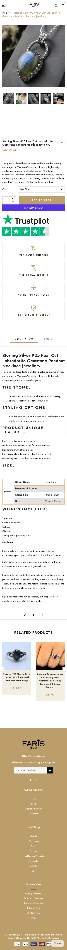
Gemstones (34, 841)
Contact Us (33, 813)
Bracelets (33, 860)
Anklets (33, 865)
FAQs (33, 918)
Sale (34, 870)
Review (47, 338)
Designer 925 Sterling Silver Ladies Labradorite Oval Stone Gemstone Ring (17, 677)
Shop (33, 803)
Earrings (33, 851)
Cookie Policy (33, 913)
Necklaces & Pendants (34, 856)
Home (5, 13)
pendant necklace (38, 372)
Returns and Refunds (33, 903)
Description (23, 338)
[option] (33, 56)
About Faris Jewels (33, 808)
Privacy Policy (33, 908)
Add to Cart (42, 200)
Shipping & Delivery (34, 893)
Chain (5, 189)
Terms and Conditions (33, 898)
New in (33, 836)
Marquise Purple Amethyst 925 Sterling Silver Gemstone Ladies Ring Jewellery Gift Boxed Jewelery (50, 681)
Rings (33, 846)
